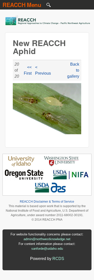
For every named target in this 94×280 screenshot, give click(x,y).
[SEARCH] (48, 6)
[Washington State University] (61, 166)
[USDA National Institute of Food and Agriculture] (70, 179)
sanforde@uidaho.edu (47, 248)
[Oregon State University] (24, 179)
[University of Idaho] (21, 166)
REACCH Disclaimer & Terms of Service (47, 201)
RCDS (58, 258)
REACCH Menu (22, 5)
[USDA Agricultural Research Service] (50, 192)
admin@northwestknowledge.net (47, 239)
